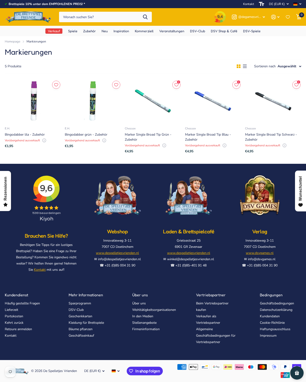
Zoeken (145, 17)
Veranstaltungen (171, 31)
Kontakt (248, 4)
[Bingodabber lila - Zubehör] (33, 101)
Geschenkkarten (80, 316)
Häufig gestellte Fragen (22, 303)
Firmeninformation (146, 329)
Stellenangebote (144, 322)
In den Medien (142, 316)
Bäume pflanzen (81, 329)
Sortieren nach (265, 66)
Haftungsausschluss (275, 329)
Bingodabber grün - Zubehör (86, 134)
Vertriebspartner (211, 294)
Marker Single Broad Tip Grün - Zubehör (148, 137)
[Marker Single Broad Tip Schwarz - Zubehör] (273, 101)
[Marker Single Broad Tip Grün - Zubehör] (153, 101)
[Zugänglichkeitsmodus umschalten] (261, 4)
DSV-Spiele (252, 31)
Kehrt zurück (14, 322)
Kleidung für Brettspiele (86, 322)
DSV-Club (76, 310)
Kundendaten (270, 316)
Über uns (140, 294)
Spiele (72, 31)
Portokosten (14, 316)
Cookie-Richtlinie (272, 322)
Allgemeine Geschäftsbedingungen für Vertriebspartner (215, 335)
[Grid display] (238, 66)
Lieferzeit (11, 310)
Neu (105, 31)
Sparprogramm (80, 303)
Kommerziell (144, 31)
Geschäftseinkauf (81, 335)
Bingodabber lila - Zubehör (25, 134)
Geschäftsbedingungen (277, 303)
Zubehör (89, 31)
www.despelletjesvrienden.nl (117, 253)
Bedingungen (271, 294)
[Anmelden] (275, 17)
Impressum (268, 335)
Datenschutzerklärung (276, 310)
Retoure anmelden (18, 329)
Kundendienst (16, 294)
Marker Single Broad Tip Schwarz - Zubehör (271, 137)
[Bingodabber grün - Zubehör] (93, 101)
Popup (44, 140)
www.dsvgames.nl (259, 253)
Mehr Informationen (86, 294)
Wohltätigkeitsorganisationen (154, 310)
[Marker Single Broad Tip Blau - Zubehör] (213, 101)
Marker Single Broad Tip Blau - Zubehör (208, 137)
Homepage (12, 41)
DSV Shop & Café (224, 31)
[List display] (245, 66)
